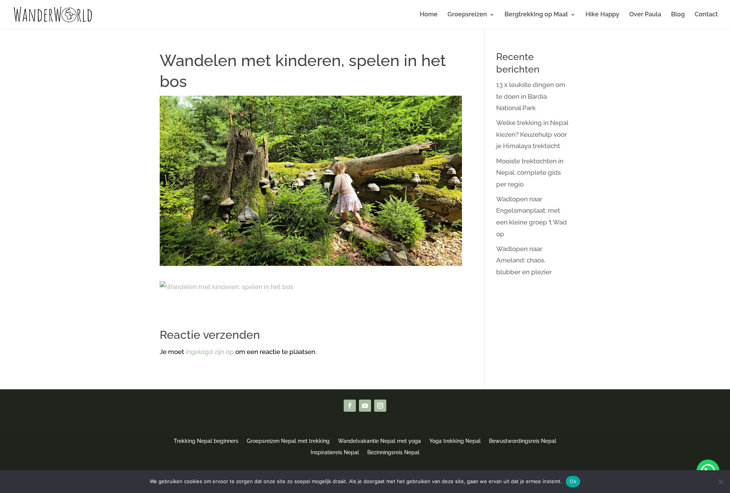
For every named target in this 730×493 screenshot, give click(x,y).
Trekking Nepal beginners (206, 441)
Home (429, 15)
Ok (573, 481)
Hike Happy (602, 15)
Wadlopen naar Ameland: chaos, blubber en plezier (524, 260)
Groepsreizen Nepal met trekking (288, 441)
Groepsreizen (467, 15)
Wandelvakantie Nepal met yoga (379, 441)
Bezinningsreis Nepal (393, 452)
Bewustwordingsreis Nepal (522, 441)
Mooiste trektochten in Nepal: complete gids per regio (529, 172)
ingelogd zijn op (210, 352)
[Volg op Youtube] (365, 406)
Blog (678, 15)
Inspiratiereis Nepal (335, 452)
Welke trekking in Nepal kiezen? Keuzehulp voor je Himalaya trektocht (532, 134)
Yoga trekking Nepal (455, 441)
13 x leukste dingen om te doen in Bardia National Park (530, 96)
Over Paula (645, 15)
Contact (706, 15)
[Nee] (720, 481)
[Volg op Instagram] (380, 406)
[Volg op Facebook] (350, 406)
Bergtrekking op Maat (536, 15)
